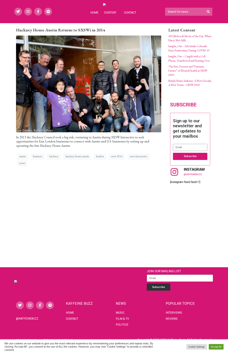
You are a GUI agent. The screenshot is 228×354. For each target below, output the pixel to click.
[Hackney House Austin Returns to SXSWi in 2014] (88, 83)
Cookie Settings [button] (196, 346)
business (37, 156)
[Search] (208, 12)
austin (22, 156)
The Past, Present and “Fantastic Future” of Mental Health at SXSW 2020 (187, 71)
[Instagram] (28, 12)
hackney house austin (77, 156)
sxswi (22, 163)
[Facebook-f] (38, 12)
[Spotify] (48, 12)
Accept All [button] (216, 346)
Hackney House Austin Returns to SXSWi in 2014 (60, 30)
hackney (53, 156)
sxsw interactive (138, 156)
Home (94, 12)
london (100, 156)
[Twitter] (18, 12)
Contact (130, 12)
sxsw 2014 (117, 156)
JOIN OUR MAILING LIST (164, 271)
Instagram (194, 169)
